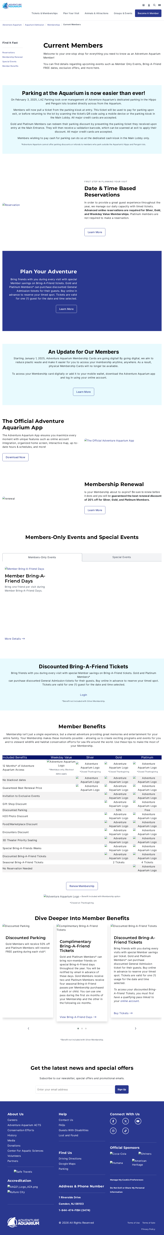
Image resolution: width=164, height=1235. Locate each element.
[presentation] (28, 1028)
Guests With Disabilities (74, 1130)
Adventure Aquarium (12, 25)
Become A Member (148, 13)
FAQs (62, 1125)
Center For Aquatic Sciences (25, 1150)
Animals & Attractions (97, 13)
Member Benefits (10, 66)
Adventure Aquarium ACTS (24, 1125)
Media (11, 1140)
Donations (14, 1145)
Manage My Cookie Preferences (126, 1180)
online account (75, 1001)
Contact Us (66, 1120)
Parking (63, 1168)
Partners (13, 1161)
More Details (13, 638)
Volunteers (14, 1155)
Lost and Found (68, 1135)
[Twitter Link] (125, 1121)
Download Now (15, 457)
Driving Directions (70, 1158)
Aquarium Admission (34, 25)
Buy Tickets (67, 1013)
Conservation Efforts (21, 1130)
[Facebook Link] (113, 1121)
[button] (78, 1028)
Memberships (53, 25)
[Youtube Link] (138, 1121)
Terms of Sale (148, 1223)
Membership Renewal (12, 57)
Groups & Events (123, 13)
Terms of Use (133, 1223)
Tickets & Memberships (45, 13)
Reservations (8, 52)
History (12, 1135)
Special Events (9, 61)
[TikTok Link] (125, 1131)
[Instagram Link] (113, 1131)
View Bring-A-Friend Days (22, 1017)
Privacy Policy (148, 1229)
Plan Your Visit (71, 13)
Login (83, 694)
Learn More (95, 232)
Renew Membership (82, 886)
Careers (12, 1120)
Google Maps (67, 1163)
